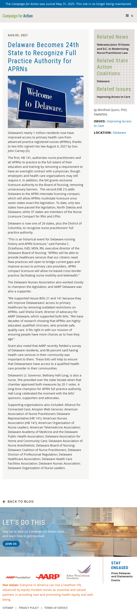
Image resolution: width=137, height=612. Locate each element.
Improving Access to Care (113, 97)
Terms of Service (56, 608)
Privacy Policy (29, 608)
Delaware (103, 81)
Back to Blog (20, 501)
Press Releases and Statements (122, 574)
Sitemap (8, 608)
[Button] (127, 15)
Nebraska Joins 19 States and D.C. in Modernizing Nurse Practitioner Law (113, 49)
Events (115, 580)
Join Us (11, 544)
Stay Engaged (119, 565)
